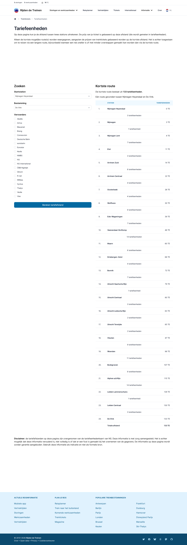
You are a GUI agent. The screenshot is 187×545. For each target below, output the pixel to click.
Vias (19, 196)
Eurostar (20, 147)
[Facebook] (149, 539)
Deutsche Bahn (23, 139)
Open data (24, 541)
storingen (18, 2)
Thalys (20, 188)
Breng (19, 131)
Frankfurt (140, 503)
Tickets (116, 10)
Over (160, 10)
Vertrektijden (103, 10)
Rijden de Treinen (33, 538)
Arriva (19, 123)
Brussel (99, 522)
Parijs (98, 512)
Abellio (20, 119)
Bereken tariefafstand (52, 205)
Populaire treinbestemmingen (111, 498)
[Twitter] (143, 539)
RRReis (20, 180)
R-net (19, 176)
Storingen (18, 512)
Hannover (141, 512)
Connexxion (22, 135)
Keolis (19, 151)
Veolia (19, 192)
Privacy (34, 541)
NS (18, 159)
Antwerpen (101, 503)
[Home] (15, 19)
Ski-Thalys (141, 526)
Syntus (20, 184)
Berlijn (98, 508)
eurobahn (21, 143)
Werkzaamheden (22, 517)
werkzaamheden (31, 2)
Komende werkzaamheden (67, 512)
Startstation (20, 91)
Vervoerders (20, 114)
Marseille (140, 522)
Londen (99, 517)
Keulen (99, 526)
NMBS (19, 155)
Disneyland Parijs (144, 517)
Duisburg (140, 508)
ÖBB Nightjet (22, 168)
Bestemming (20, 103)
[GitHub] (171, 539)
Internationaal (130, 10)
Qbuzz (20, 172)
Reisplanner (88, 10)
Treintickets (26, 19)
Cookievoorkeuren (47, 541)
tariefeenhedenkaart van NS (97, 438)
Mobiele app (20, 503)
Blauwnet (21, 127)
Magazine (59, 522)
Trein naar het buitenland (67, 508)
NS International (24, 164)
